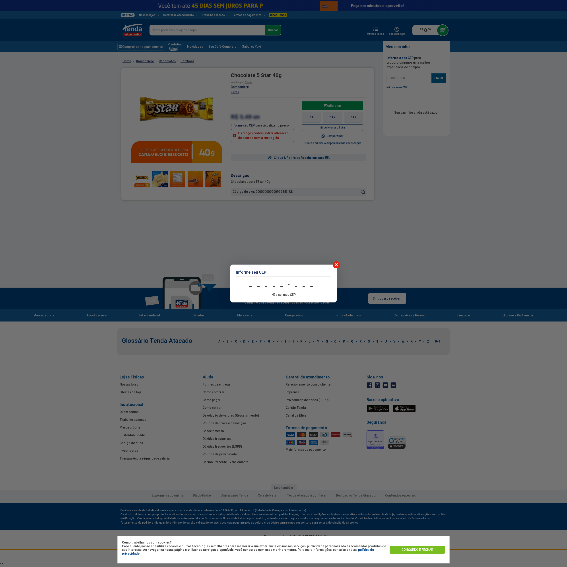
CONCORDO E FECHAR (417, 550)
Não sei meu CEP (284, 295)
